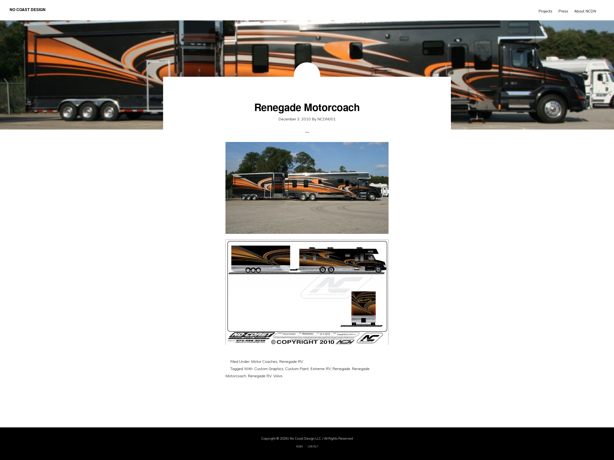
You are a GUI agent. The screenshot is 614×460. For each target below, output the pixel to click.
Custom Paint (297, 368)
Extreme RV (320, 368)
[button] (602, 7)
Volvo (278, 375)
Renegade (341, 368)
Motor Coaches (264, 361)
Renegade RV (291, 361)
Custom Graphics (268, 368)
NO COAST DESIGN (28, 9)
